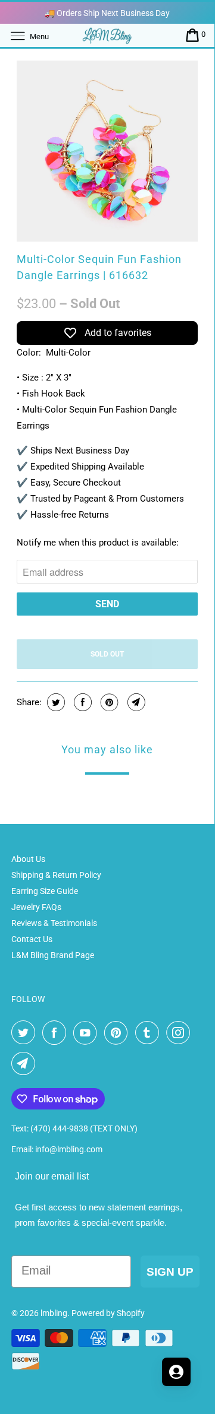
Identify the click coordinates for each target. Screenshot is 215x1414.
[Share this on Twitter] (54, 702)
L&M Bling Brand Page (52, 955)
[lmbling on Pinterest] (118, 1033)
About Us (28, 859)
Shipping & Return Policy (56, 875)
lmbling (53, 1313)
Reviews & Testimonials (54, 923)
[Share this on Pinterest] (108, 702)
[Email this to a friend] (134, 702)
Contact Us (31, 939)
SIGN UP (170, 1272)
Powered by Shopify (108, 1313)
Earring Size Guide (44, 891)
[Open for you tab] (176, 1372)
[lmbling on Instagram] (180, 1033)
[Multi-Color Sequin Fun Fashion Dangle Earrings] (107, 151)
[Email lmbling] (25, 1064)
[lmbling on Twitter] (25, 1033)
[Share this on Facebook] (81, 702)
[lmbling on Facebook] (56, 1033)
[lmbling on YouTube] (87, 1033)
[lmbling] (107, 35)
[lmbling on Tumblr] (149, 1033)
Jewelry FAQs (36, 907)
